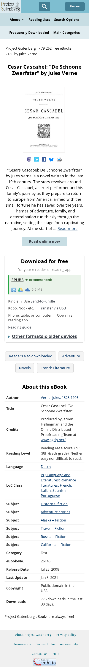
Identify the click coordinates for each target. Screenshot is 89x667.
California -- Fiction (56, 544)
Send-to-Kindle (43, 301)
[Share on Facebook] (44, 159)
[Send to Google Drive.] (20, 289)
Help (56, 654)
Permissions (22, 644)
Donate (74, 6)
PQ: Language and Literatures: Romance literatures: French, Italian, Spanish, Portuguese (58, 485)
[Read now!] (44, 151)
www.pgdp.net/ (53, 439)
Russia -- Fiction (53, 536)
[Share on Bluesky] (51, 159)
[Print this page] (59, 159)
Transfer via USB (52, 308)
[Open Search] (44, 6)
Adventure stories (55, 512)
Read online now (44, 241)
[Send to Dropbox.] (13, 289)
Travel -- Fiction (53, 528)
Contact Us (39, 654)
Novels (25, 367)
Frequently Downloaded (29, 32)
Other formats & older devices (44, 336)
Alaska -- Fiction (53, 520)
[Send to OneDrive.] (27, 289)
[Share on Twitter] (36, 159)
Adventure (71, 355)
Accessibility (69, 644)
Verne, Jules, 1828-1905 (59, 397)
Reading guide (20, 327)
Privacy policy (66, 635)
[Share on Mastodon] (29, 159)
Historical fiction (54, 504)
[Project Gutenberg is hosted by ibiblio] (44, 664)
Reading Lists (39, 19)
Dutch (46, 466)
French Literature (55, 367)
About (17, 19)
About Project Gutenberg (33, 635)
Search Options (66, 19)
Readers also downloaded (30, 355)
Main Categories (66, 32)
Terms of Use (45, 644)
